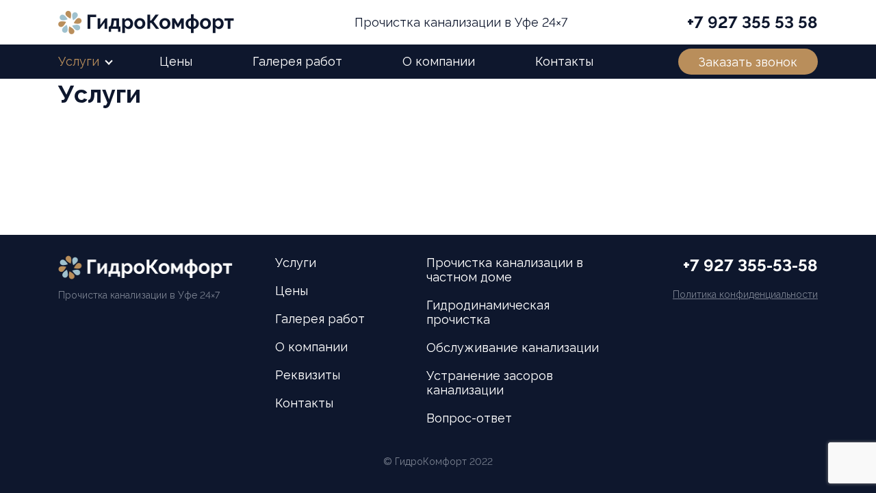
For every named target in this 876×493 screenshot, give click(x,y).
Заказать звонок (748, 62)
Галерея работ (297, 61)
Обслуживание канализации (512, 347)
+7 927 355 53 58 (752, 22)
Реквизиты (307, 375)
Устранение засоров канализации (489, 382)
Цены (175, 61)
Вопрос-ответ (469, 418)
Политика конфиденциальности (745, 294)
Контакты (564, 61)
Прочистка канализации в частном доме (504, 269)
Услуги (78, 61)
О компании (438, 61)
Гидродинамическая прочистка (488, 312)
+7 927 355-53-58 (750, 265)
